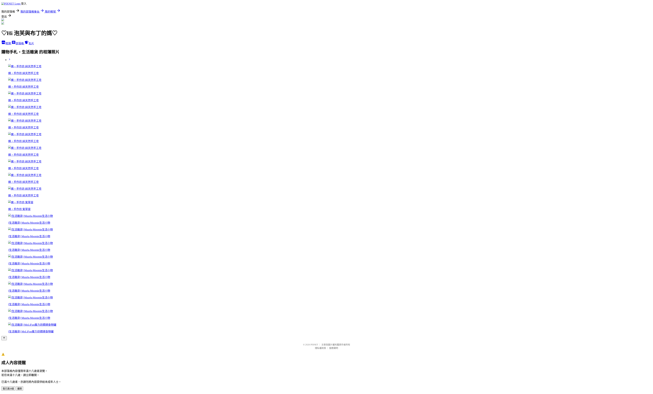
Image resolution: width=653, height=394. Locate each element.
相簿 (8, 43)
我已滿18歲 (8, 388)
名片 (31, 43)
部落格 (20, 43)
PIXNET (314, 344)
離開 (19, 388)
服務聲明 (333, 348)
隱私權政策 (320, 348)
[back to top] (4, 338)
